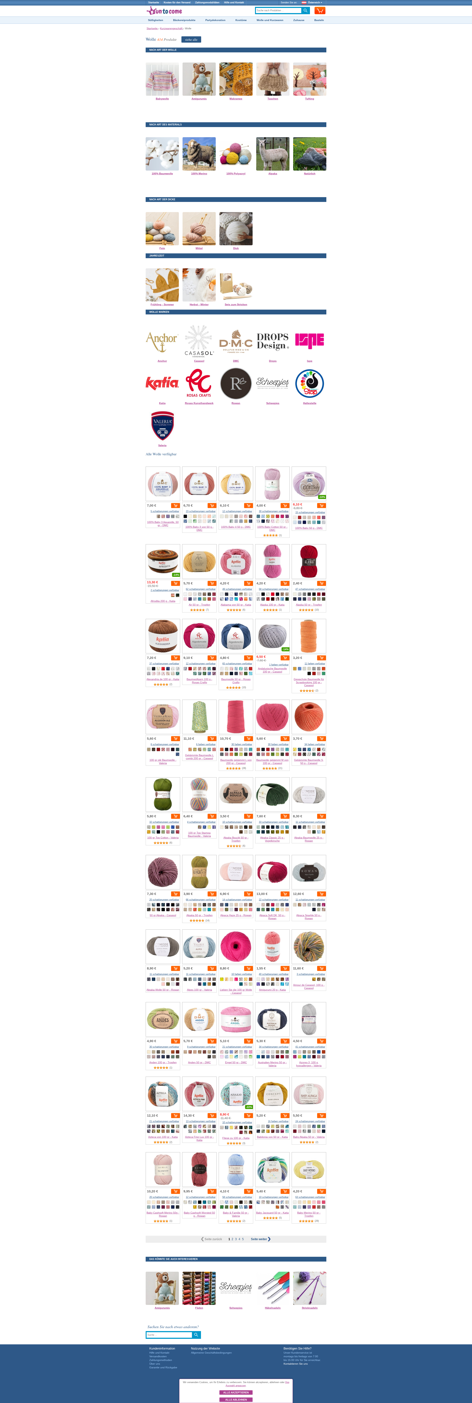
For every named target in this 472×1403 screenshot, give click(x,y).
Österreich (314, 2)
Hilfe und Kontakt (234, 2)
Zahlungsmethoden (160, 1360)
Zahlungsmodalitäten (207, 2)
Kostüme (241, 20)
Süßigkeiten (155, 20)
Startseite (153, 2)
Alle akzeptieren (236, 1392)
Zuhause (298, 20)
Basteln (319, 20)
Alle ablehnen (236, 1399)
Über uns (154, 1363)
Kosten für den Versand (177, 2)
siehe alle (191, 39)
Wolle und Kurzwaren (270, 20)
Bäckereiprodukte (184, 20)
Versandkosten (158, 1356)
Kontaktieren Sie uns (296, 1363)
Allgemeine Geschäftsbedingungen (211, 1352)
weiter (259, 1239)
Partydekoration (215, 20)
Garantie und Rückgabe (163, 1367)
